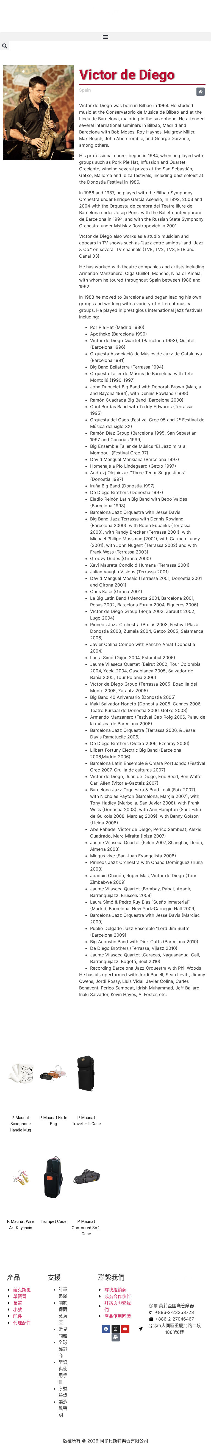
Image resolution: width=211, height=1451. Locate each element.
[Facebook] (106, 1329)
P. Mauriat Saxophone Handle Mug (20, 1124)
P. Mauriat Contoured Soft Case (86, 1227)
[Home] (200, 92)
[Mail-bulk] (116, 1337)
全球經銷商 (63, 1349)
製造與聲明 (63, 1408)
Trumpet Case (53, 1221)
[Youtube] (125, 1329)
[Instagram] (116, 1329)
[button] (105, 36)
